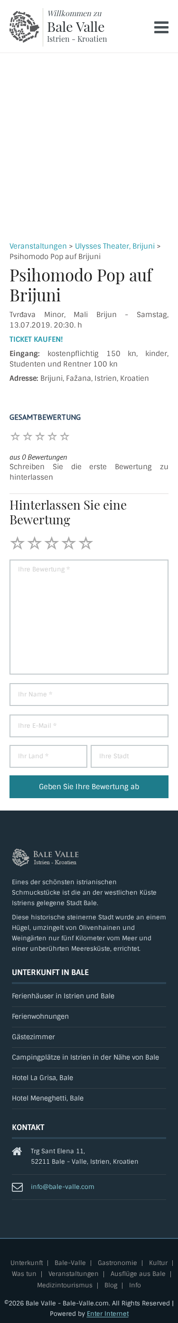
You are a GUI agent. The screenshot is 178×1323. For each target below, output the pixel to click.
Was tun (24, 1274)
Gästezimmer (33, 1037)
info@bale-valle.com (62, 1187)
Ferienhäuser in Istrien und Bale (63, 996)
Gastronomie (117, 1263)
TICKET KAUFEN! (36, 339)
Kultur (158, 1263)
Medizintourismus (65, 1286)
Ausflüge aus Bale (138, 1274)
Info (135, 1286)
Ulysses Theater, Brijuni (115, 246)
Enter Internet (108, 1314)
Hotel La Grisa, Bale (42, 1078)
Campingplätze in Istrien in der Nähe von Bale (85, 1057)
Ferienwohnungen (40, 1017)
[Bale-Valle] (24, 27)
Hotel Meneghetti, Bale (48, 1098)
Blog (110, 1286)
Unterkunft (26, 1263)
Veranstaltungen (38, 246)
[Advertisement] (89, 147)
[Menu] (161, 27)
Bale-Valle (70, 1263)
